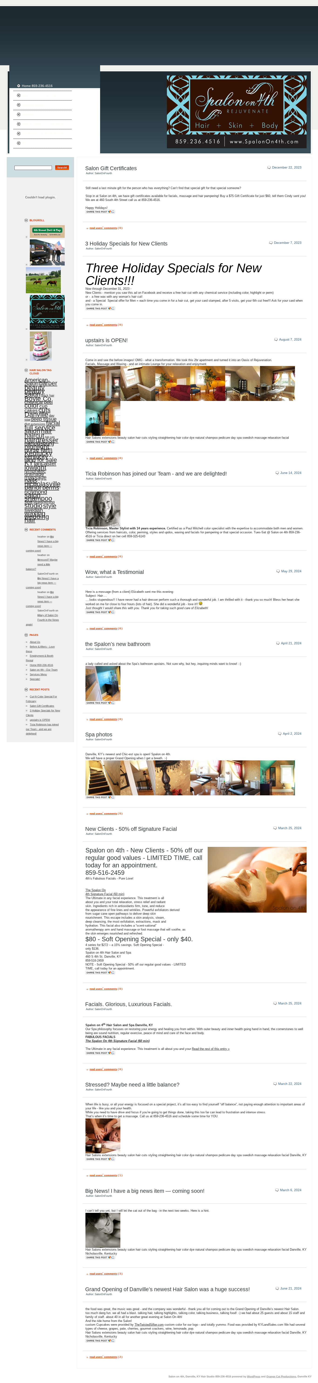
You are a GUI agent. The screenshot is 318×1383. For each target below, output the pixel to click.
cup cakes (35, 408)
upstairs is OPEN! (40, 719)
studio (33, 505)
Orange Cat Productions (281, 1376)
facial (53, 423)
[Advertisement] (159, 32)
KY (28, 463)
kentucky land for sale (40, 458)
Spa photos (98, 734)
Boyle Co (37, 398)
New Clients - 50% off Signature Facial (131, 829)
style (49, 505)
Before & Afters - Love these (42, 124)
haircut (34, 435)
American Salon (36, 381)
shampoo (38, 498)
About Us (28, 143)
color (31, 405)
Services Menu (33, 105)
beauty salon (34, 392)
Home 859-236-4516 (37, 86)
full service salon (39, 429)
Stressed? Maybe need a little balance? (42, 564)
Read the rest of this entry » (211, 1049)
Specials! (28, 114)
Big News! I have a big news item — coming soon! (42, 583)
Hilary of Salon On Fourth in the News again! (42, 620)
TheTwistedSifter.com (149, 1324)
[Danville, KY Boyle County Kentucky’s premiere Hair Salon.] (45, 329)
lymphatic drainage (35, 472)
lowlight (35, 467)
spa (28, 501)
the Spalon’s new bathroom (117, 644)
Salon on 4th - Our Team (40, 95)
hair (46, 431)
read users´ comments (103, 228)
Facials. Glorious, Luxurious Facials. (128, 1004)
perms (50, 487)
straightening (44, 502)
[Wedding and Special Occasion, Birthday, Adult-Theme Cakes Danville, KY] (39, 359)
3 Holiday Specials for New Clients (126, 244)
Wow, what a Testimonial (114, 572)
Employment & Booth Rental (42, 133)
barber (48, 383)
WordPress (253, 1376)
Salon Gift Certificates (42, 705)
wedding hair (36, 518)
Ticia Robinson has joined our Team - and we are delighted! (42, 729)
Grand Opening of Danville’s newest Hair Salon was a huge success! (167, 1289)
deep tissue (44, 419)
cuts (44, 410)
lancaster (45, 463)
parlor (33, 487)
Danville (36, 414)
